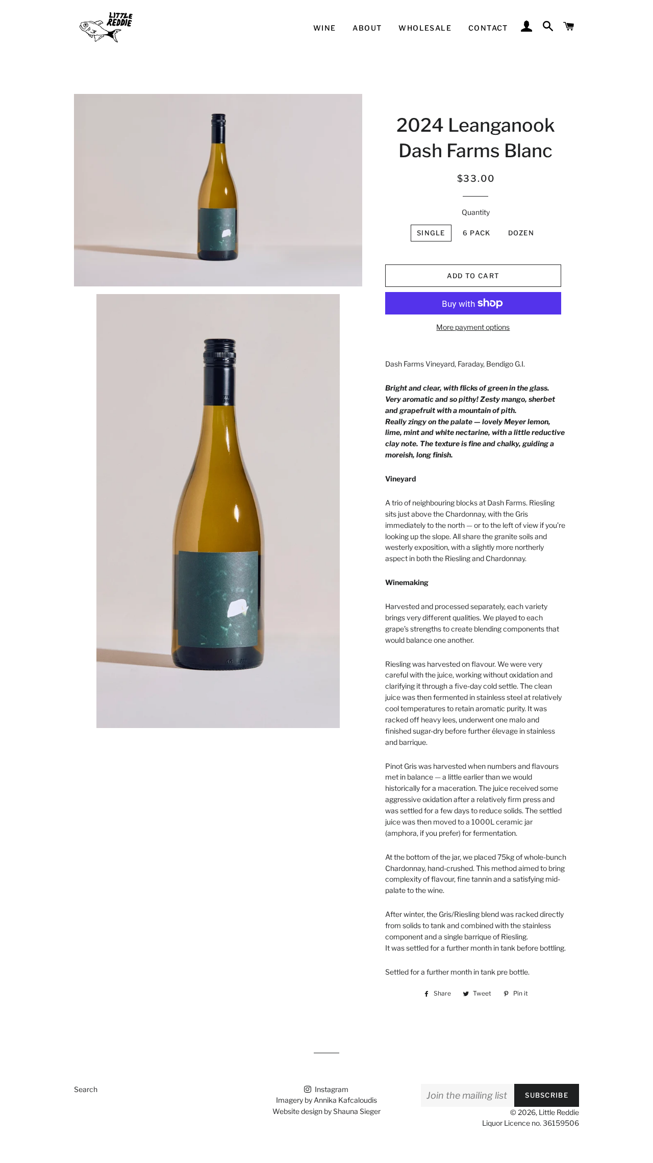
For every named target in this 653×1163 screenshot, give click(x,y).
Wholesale (424, 27)
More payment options (473, 327)
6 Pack (477, 233)
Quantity (476, 212)
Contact (488, 27)
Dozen (521, 233)
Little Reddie (559, 1112)
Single (431, 233)
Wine (324, 27)
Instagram (330, 1089)
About (367, 27)
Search (85, 1089)
